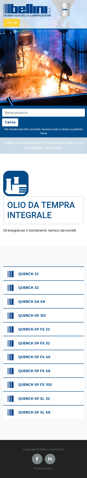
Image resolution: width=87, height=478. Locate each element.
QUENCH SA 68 (31, 302)
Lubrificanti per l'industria (47, 143)
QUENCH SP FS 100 (35, 385)
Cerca (10, 122)
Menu (10, 22)
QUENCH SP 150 (32, 316)
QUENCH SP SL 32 (34, 399)
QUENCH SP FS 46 (34, 357)
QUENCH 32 (28, 288)
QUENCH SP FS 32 (34, 343)
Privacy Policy (43, 468)
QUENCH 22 (28, 274)
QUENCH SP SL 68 (34, 412)
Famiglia (11, 143)
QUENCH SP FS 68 (34, 371)
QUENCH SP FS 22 (34, 329)
